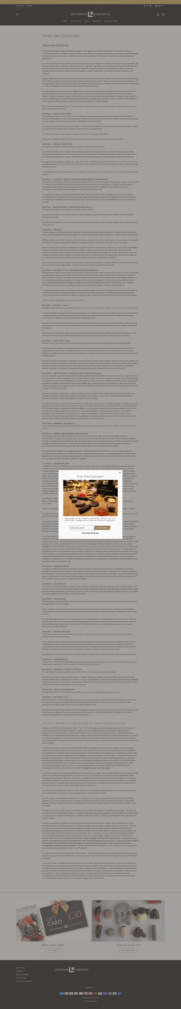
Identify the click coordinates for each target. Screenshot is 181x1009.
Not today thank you (90, 533)
